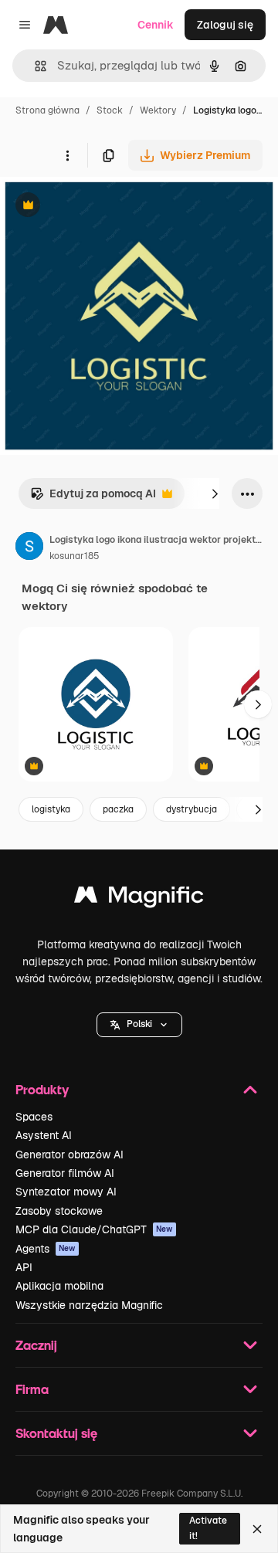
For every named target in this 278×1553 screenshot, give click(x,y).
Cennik (155, 25)
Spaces (34, 1117)
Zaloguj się (225, 25)
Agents (45, 1249)
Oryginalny (106, 206)
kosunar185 (74, 556)
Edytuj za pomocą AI (93, 498)
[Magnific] (139, 898)
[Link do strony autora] (29, 548)
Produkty (42, 1089)
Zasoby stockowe (59, 1211)
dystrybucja (191, 809)
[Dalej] (215, 493)
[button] (139, 1024)
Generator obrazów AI (69, 1154)
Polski (139, 1024)
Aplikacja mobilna (59, 1286)
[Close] (257, 1529)
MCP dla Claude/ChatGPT (94, 1229)
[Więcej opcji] (67, 155)
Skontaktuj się (56, 1433)
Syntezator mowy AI (66, 1192)
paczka (118, 809)
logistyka (51, 809)
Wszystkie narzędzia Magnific (89, 1305)
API (23, 1267)
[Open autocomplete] (34, 66)
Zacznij (36, 1345)
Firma (32, 1389)
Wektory (158, 110)
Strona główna (47, 110)
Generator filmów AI (64, 1173)
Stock (110, 110)
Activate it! (208, 1527)
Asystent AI (43, 1135)
